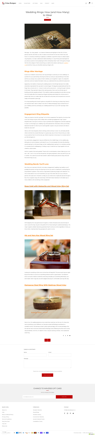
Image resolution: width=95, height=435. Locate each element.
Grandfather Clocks (37, 421)
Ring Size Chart (6, 421)
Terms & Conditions (7, 419)
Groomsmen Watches (38, 416)
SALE (41, 3)
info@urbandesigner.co (69, 410)
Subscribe (64, 396)
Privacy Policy (5, 416)
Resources (4, 426)
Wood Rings (36, 412)
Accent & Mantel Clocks (38, 419)
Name (25, 352)
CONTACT (47, 3)
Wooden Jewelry (37, 414)
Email (50, 352)
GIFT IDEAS (35, 3)
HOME (20, 3)
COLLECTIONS (27, 3)
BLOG (53, 3)
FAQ (3, 412)
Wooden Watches (37, 410)
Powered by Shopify (77, 432)
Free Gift (4, 423)
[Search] (92, 3)
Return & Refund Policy (7, 414)
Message (26, 358)
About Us (4, 410)
